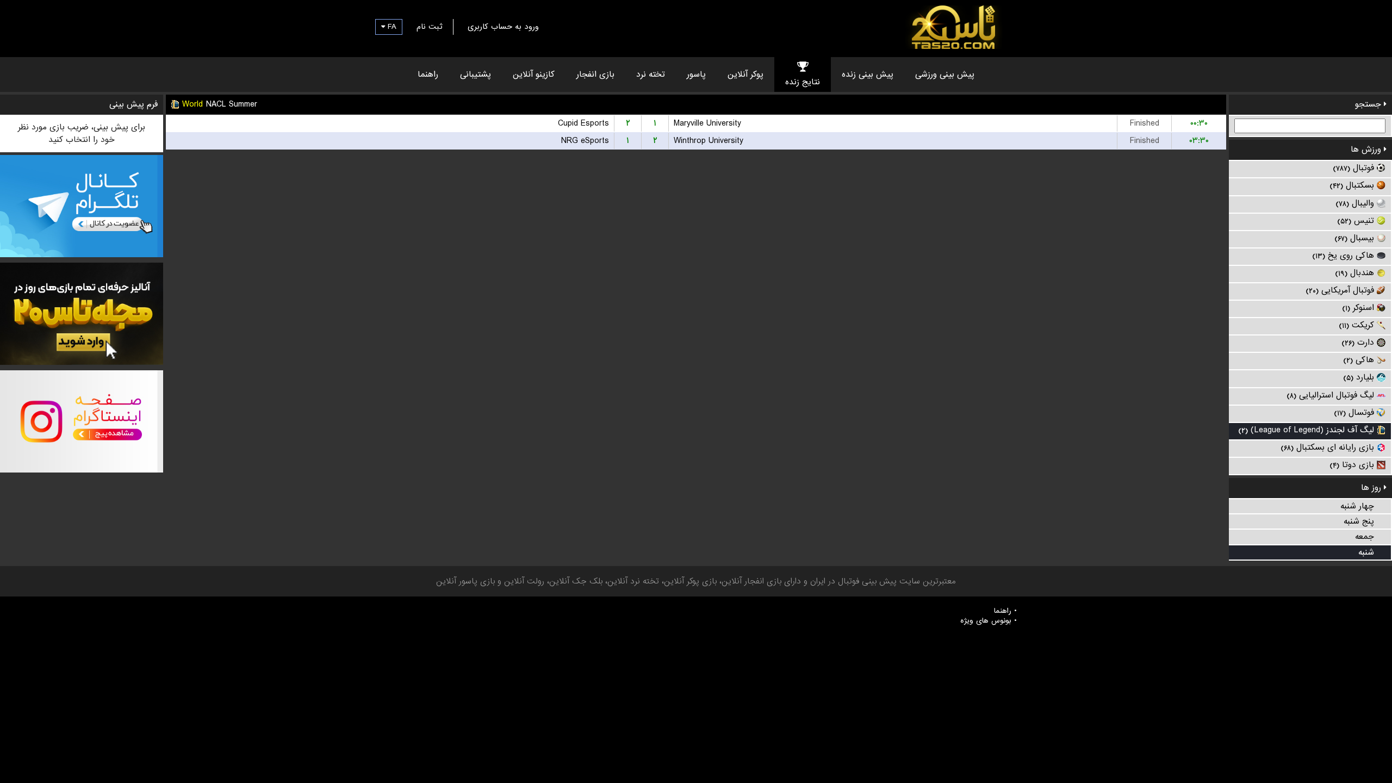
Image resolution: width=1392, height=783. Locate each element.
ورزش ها (1367, 149)
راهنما (428, 74)
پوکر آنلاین (745, 74)
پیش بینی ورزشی (944, 74)
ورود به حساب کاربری (503, 27)
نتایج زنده (802, 82)
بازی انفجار (595, 74)
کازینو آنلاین (534, 74)
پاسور (696, 74)
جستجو (1369, 104)
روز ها (1372, 487)
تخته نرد (650, 74)
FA (390, 27)
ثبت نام (429, 27)
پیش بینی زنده (867, 74)
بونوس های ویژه (985, 621)
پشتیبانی (475, 74)
